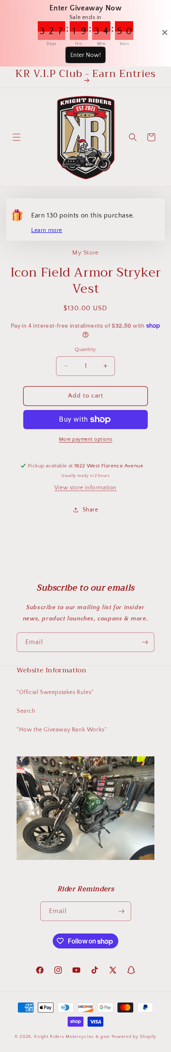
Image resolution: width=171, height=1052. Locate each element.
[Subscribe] (145, 642)
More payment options (85, 439)
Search (26, 711)
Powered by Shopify (134, 1036)
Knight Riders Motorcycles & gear (72, 1036)
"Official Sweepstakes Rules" (55, 692)
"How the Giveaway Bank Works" (62, 729)
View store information (85, 487)
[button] (16, 137)
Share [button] (90, 509)
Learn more (46, 230)
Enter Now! (85, 54)
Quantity (85, 349)
